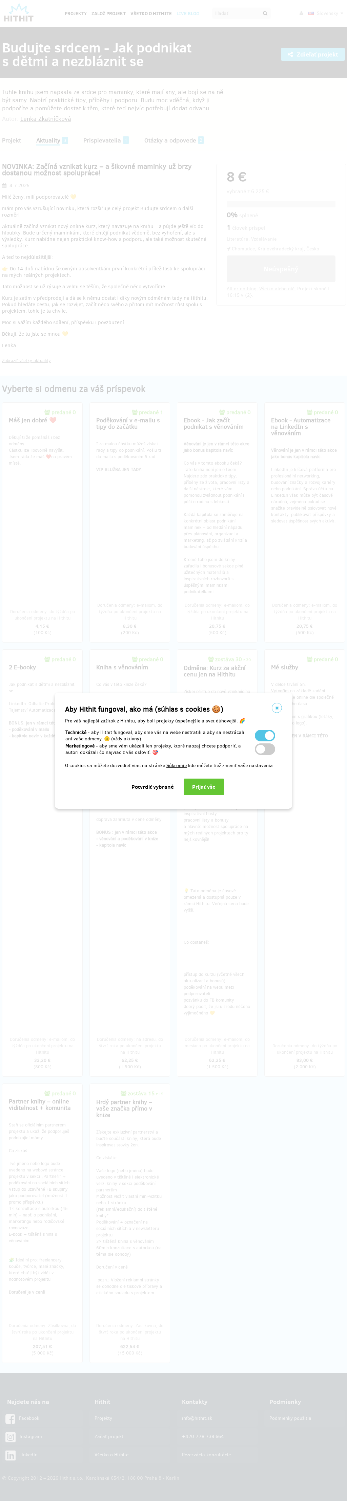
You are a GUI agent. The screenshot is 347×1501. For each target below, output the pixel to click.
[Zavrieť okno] (277, 708)
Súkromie (176, 765)
